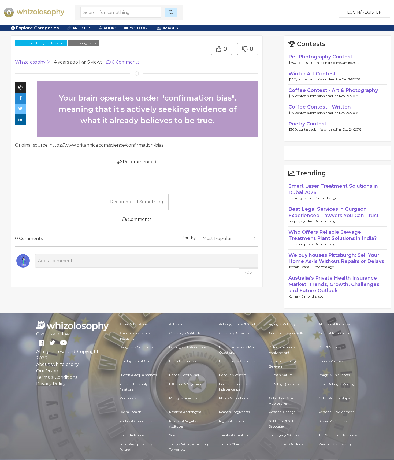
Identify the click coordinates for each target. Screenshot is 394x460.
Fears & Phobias (331, 361)
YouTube (139, 28)
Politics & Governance (136, 421)
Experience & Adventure (237, 361)
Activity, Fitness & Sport (237, 324)
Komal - (295, 296)
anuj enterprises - (302, 244)
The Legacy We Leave (285, 435)
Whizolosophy (30, 62)
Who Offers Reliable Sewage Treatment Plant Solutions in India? (332, 235)
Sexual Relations (131, 435)
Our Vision (47, 370)
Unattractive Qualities (286, 444)
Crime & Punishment (335, 333)
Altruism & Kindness (334, 324)
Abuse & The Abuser (134, 324)
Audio (109, 28)
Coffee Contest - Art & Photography (333, 90)
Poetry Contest (307, 124)
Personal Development (336, 412)
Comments (125, 62)
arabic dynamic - (301, 198)
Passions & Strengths (185, 412)
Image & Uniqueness (334, 375)
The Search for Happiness (338, 435)
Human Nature (280, 375)
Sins (172, 435)
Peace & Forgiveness (234, 412)
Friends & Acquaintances (138, 375)
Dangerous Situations (136, 347)
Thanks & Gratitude (234, 435)
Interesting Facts (83, 43)
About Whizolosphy (57, 364)
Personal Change (282, 412)
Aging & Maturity (282, 324)
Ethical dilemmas (182, 361)
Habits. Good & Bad (184, 375)
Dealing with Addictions (187, 347)
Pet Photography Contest (320, 57)
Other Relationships (334, 398)
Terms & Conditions (56, 377)
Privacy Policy (51, 383)
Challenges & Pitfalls (184, 333)
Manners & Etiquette (135, 398)
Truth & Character (233, 444)
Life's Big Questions (284, 384)
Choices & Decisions (234, 333)
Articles (81, 28)
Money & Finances (183, 398)
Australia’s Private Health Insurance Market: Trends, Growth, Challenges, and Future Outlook (334, 284)
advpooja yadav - (302, 221)
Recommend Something (136, 201)
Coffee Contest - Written (319, 107)
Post (248, 272)
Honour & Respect (233, 375)
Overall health (130, 412)
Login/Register (364, 12)
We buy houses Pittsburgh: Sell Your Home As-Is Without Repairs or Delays (336, 258)
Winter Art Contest (312, 74)
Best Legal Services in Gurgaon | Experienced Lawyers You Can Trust (333, 212)
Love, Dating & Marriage (337, 384)
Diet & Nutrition (331, 347)
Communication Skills (286, 333)
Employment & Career (136, 361)
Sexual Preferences (333, 421)
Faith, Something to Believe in (41, 43)
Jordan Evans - (300, 267)
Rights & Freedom (233, 421)
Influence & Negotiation (187, 384)
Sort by (189, 237)
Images (170, 28)
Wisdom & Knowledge (335, 444)
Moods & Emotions (233, 398)
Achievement (179, 324)
